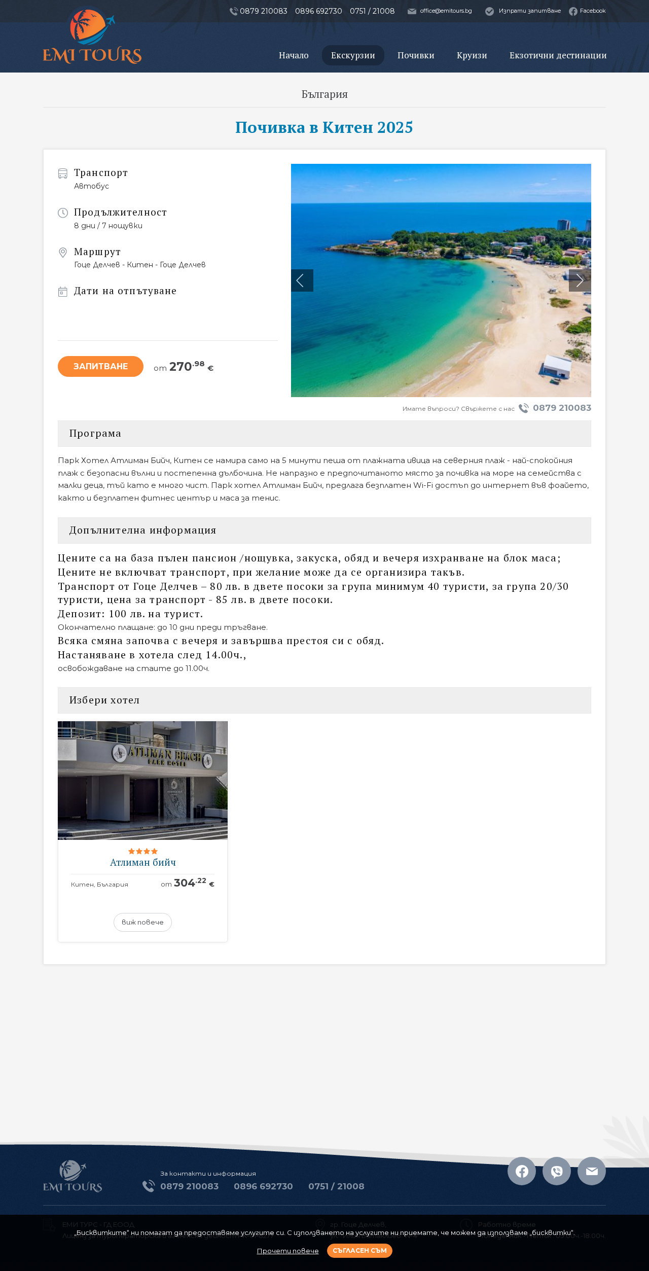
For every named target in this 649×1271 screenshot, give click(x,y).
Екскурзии (353, 55)
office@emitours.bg (446, 10)
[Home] (92, 37)
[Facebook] (522, 1171)
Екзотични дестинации (558, 55)
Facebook (593, 10)
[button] (580, 280)
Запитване (101, 366)
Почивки (416, 55)
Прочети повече (288, 1251)
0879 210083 (562, 408)
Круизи (472, 55)
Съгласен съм (360, 1250)
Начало (294, 55)
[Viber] (557, 1171)
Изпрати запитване (530, 10)
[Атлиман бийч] (143, 831)
